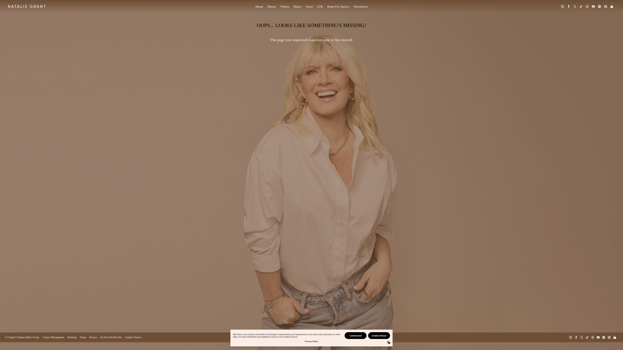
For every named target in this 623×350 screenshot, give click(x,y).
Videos (284, 6)
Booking (71, 337)
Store (309, 6)
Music (297, 6)
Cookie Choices (133, 337)
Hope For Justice (338, 6)
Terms (83, 337)
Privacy (93, 337)
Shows (271, 6)
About (259, 6)
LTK (320, 6)
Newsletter (361, 6)
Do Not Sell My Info (111, 337)
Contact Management (53, 337)
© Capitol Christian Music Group (22, 337)
